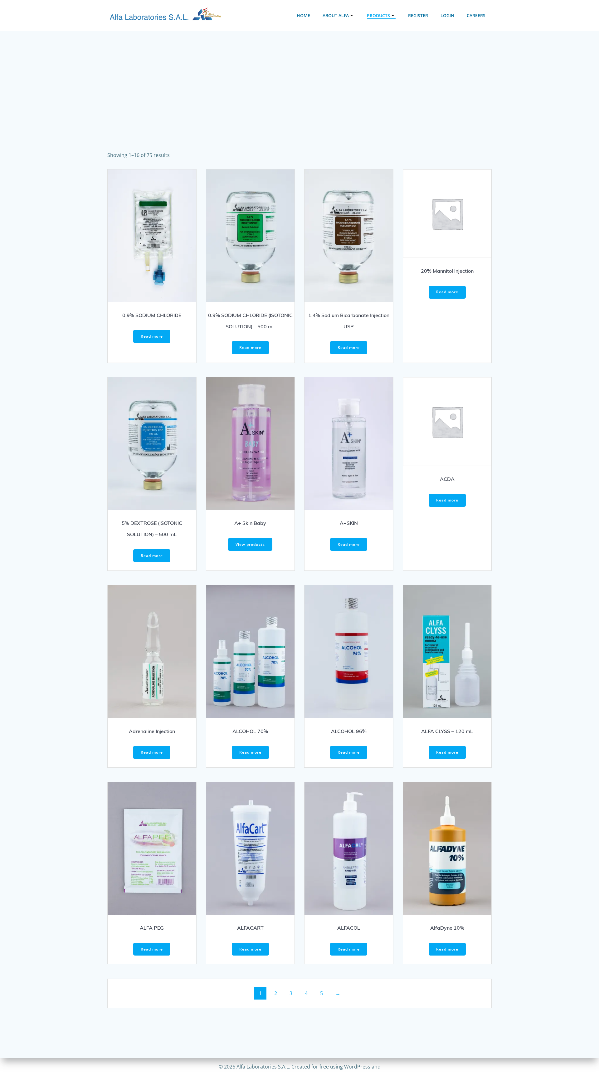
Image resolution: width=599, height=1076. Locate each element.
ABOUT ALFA (336, 15)
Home (303, 15)
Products (378, 15)
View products (250, 544)
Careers (476, 15)
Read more (152, 336)
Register (418, 15)
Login (447, 15)
